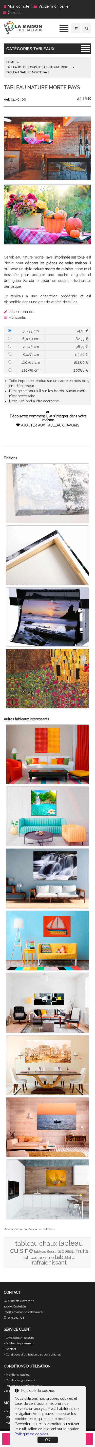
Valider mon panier (54, 6)
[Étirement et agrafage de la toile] (47, 584)
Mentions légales (17, 1374)
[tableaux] (23, 33)
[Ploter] (47, 645)
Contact (14, 12)
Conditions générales (20, 1380)
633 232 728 (15, 1317)
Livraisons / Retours (20, 1337)
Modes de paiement (19, 1343)
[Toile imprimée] (47, 522)
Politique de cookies (31, 1434)
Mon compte (18, 6)
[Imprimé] (47, 707)
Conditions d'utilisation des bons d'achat (33, 1354)
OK (47, 1440)
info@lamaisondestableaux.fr (23, 1312)
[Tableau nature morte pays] (47, 178)
